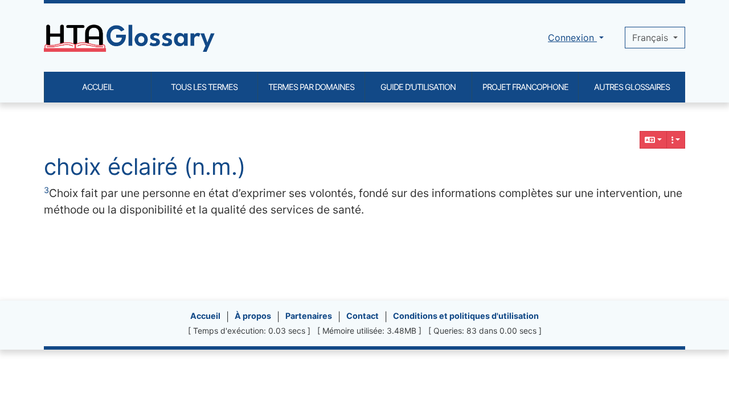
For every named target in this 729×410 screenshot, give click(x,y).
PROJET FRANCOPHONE (525, 87)
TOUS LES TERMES (204, 87)
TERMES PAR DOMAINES (311, 87)
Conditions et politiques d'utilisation (466, 316)
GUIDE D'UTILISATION (418, 87)
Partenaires (308, 316)
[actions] (676, 140)
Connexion (572, 37)
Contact (362, 316)
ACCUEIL (97, 87)
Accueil (205, 316)
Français (651, 37)
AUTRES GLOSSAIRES (632, 87)
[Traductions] (653, 140)
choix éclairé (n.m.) (144, 167)
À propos (253, 316)
